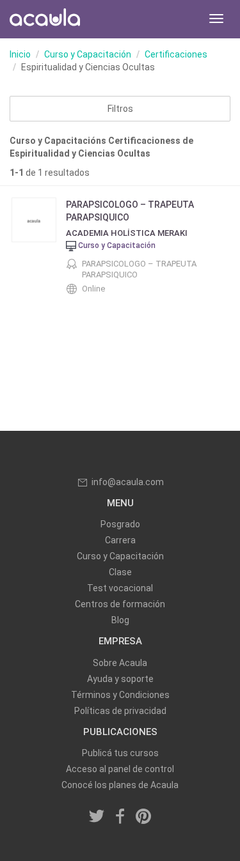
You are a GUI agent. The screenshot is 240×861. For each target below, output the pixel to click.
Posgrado (120, 524)
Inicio (20, 54)
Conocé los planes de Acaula (120, 785)
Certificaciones (176, 54)
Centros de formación (120, 604)
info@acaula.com (128, 482)
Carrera (120, 540)
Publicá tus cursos (120, 753)
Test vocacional (120, 588)
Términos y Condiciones (120, 695)
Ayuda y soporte (120, 679)
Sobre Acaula (120, 663)
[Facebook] (120, 817)
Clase (120, 572)
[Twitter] (97, 817)
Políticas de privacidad (120, 711)
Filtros (120, 109)
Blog (120, 620)
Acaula (45, 19)
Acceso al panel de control (120, 769)
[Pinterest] (143, 817)
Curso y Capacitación (87, 54)
